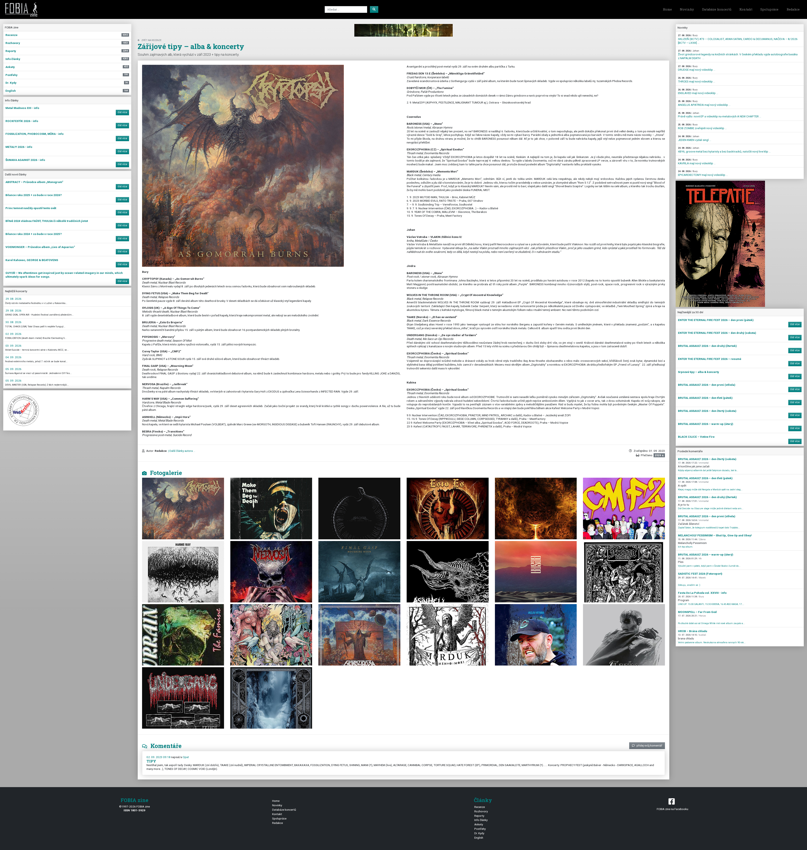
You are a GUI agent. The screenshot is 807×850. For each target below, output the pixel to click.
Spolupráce (769, 9)
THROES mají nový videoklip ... (696, 80)
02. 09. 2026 (13, 333)
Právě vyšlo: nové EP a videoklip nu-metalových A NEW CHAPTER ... (719, 115)
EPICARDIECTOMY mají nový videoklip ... (703, 173)
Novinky (687, 9)
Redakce (793, 9)
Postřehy (480, 828)
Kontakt (745, 9)
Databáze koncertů (716, 9)
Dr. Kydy (479, 833)
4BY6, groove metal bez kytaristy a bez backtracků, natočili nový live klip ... (724, 150)
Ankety (478, 824)
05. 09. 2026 (13, 369)
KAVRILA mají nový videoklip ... (697, 161)
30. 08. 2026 (13, 322)
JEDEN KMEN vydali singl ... (694, 138)
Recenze (479, 807)
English (478, 837)
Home (667, 9)
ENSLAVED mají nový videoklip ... (698, 91)
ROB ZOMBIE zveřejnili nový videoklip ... (702, 126)
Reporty (479, 815)
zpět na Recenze (151, 40)
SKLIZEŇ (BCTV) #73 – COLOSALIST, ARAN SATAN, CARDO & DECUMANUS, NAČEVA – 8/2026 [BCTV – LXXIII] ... (738, 39)
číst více (122, 112)
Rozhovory (481, 811)
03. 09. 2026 (13, 345)
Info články (481, 820)
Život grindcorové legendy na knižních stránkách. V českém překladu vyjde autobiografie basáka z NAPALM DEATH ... (738, 54)
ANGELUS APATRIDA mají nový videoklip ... (704, 103)
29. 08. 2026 (13, 298)
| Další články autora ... (181, 450)
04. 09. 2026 (13, 357)
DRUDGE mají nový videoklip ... (696, 68)
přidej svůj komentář (649, 745)
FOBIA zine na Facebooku (672, 809)
